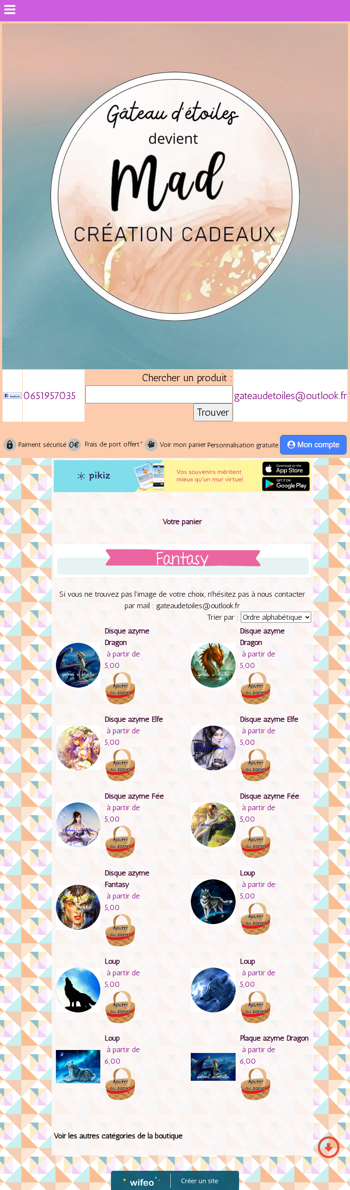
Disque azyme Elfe (134, 719)
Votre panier (182, 521)
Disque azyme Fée (134, 796)
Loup (247, 873)
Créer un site (199, 1180)
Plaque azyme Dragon (274, 1038)
